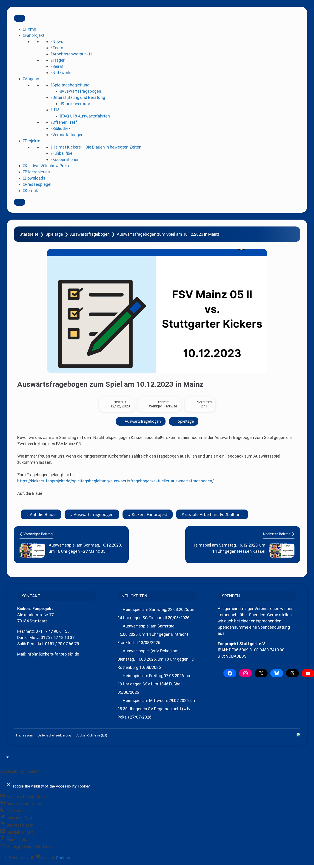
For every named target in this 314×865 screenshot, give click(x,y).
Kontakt (32, 190)
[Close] (19, 202)
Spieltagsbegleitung (70, 85)
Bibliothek (61, 128)
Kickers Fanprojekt (149, 514)
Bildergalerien (37, 171)
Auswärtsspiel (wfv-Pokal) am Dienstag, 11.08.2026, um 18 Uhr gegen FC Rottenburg (155, 659)
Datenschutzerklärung (54, 735)
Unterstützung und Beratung (78, 97)
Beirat (57, 66)
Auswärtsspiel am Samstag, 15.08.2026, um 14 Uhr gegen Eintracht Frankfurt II (152, 634)
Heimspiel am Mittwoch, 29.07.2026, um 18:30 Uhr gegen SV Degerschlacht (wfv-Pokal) (156, 708)
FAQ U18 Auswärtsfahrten (86, 116)
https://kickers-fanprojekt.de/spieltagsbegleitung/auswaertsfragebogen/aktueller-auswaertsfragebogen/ (115, 480)
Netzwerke (62, 72)
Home (30, 29)
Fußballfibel (62, 153)
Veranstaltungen (67, 134)
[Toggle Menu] (19, 18)
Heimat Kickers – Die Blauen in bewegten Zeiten (96, 147)
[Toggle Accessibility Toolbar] (7, 758)
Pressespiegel (38, 184)
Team (57, 47)
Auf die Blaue (43, 514)
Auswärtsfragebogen (81, 91)
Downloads (35, 178)
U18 (56, 109)
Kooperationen (66, 159)
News (57, 41)
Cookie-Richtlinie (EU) (91, 735)
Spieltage (54, 234)
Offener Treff (64, 122)
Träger (58, 60)
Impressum (24, 735)
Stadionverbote (76, 103)
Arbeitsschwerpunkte (72, 54)
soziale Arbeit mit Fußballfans (214, 514)
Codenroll (64, 857)
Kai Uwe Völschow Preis (47, 165)
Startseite (29, 234)
